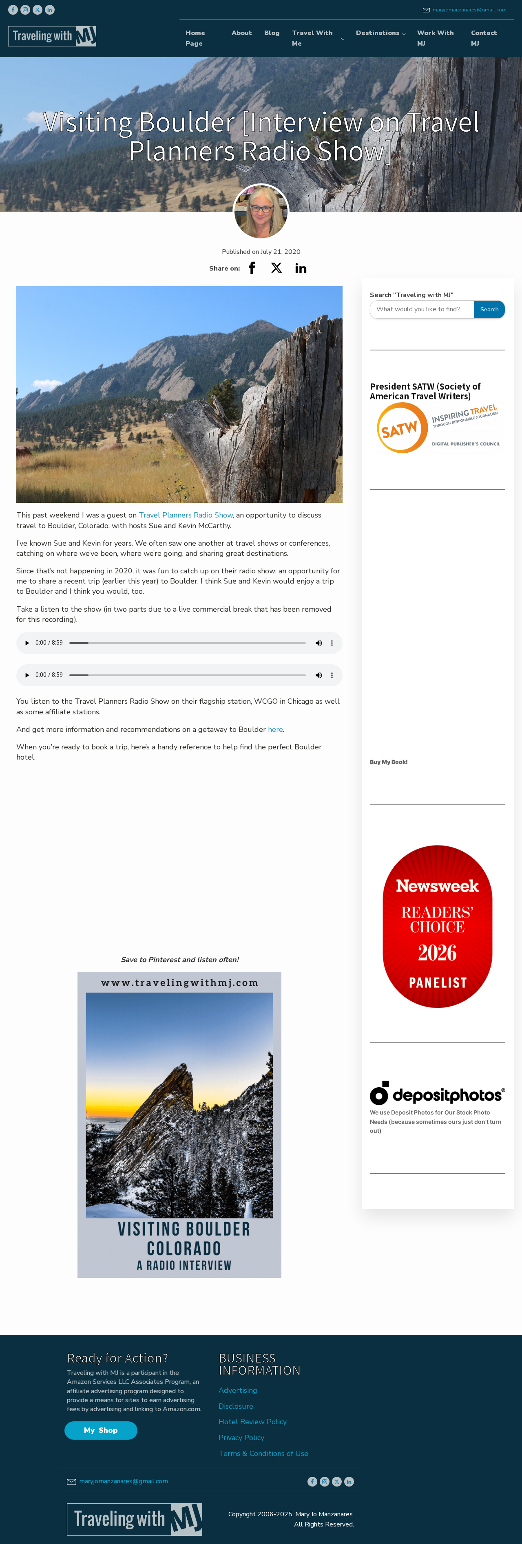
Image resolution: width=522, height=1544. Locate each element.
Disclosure (236, 1406)
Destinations (378, 33)
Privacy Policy (241, 1438)
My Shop (101, 1430)
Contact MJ (484, 38)
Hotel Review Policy (253, 1422)
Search (489, 309)
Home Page (195, 38)
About (242, 33)
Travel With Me (312, 38)
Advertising (238, 1390)
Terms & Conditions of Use (263, 1453)
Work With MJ (435, 38)
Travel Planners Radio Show (186, 515)
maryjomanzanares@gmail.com (470, 10)
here (275, 729)
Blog (272, 33)
